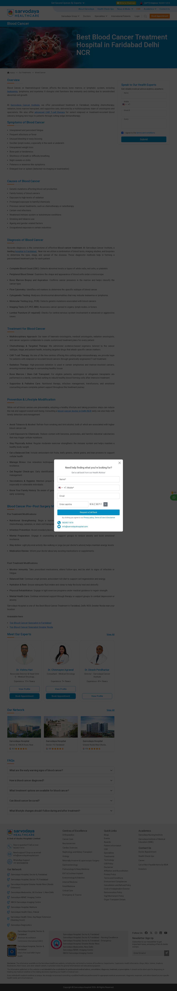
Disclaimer (111, 518)
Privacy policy (89, 518)
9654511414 (67, 523)
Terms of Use (100, 518)
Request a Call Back (88, 512)
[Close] (119, 462)
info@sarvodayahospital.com (75, 526)
